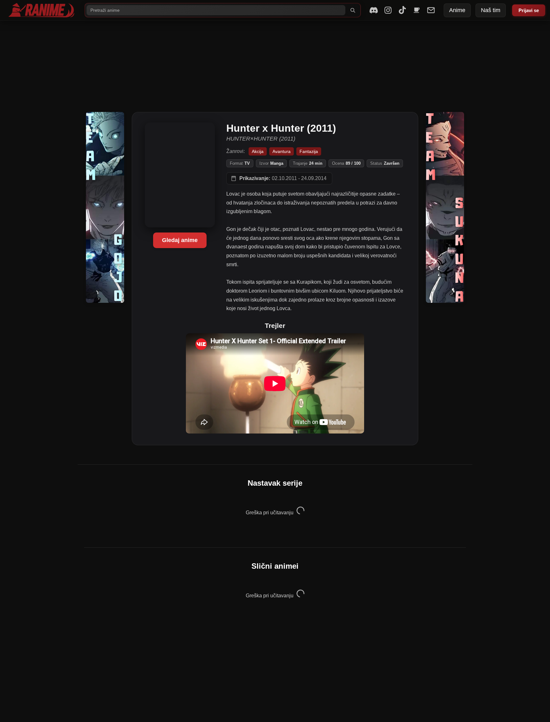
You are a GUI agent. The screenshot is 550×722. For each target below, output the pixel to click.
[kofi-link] (416, 10)
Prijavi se (528, 10)
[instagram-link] (388, 10)
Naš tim (490, 10)
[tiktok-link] (402, 10)
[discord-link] (373, 10)
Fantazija (309, 151)
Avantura (281, 151)
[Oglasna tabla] (431, 10)
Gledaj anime (180, 240)
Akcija (258, 151)
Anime (457, 10)
